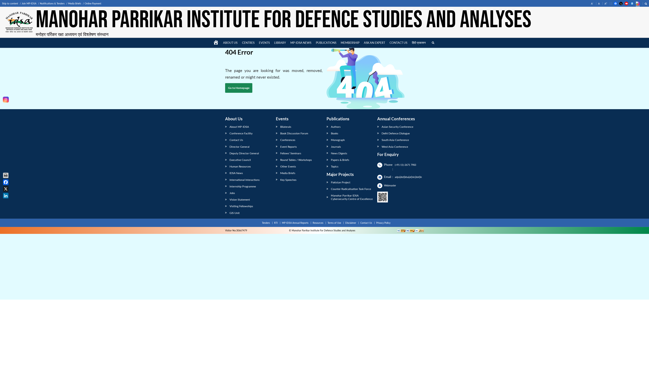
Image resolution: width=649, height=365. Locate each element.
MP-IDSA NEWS (300, 42)
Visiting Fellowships (241, 206)
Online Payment (93, 3)
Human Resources (240, 166)
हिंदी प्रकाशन (419, 42)
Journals (336, 146)
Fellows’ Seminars (290, 153)
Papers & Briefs (340, 159)
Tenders (266, 222)
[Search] (433, 43)
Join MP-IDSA (29, 3)
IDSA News (236, 173)
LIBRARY (280, 42)
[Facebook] (5, 182)
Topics (334, 166)
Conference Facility (241, 133)
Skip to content (10, 3)
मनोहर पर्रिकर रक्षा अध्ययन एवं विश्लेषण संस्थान (72, 34)
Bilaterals (285, 126)
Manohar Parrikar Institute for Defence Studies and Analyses (283, 20)
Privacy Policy (383, 222)
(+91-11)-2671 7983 (405, 164)
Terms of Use (334, 222)
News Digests (339, 153)
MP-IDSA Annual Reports (295, 222)
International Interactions (245, 179)
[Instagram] (6, 100)
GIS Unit (235, 212)
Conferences (287, 139)
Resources (318, 222)
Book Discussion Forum (294, 133)
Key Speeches (288, 179)
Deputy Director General (244, 153)
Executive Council (240, 159)
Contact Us (236, 139)
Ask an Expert (374, 42)
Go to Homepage (238, 87)
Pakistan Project (340, 182)
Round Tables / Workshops (296, 159)
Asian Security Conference (397, 126)
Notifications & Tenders (52, 3)
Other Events (288, 166)
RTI (276, 222)
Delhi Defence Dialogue (396, 133)
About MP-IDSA (239, 126)
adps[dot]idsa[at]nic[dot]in (408, 177)
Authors (336, 126)
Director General (239, 146)
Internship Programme (243, 186)
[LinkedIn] (5, 195)
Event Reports (288, 146)
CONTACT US (398, 42)
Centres (248, 42)
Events (264, 42)
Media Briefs (74, 3)
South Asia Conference (395, 139)
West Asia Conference (395, 146)
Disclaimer (350, 222)
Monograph (338, 139)
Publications (326, 42)
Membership (350, 42)
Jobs (232, 192)
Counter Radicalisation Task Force (351, 188)
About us (230, 42)
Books (334, 133)
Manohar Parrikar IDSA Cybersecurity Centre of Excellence (352, 197)
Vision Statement (240, 199)
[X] (5, 189)
